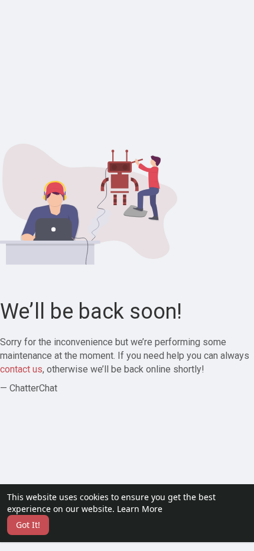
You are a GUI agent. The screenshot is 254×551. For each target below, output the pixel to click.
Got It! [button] (28, 524)
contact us (21, 369)
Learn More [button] (139, 508)
